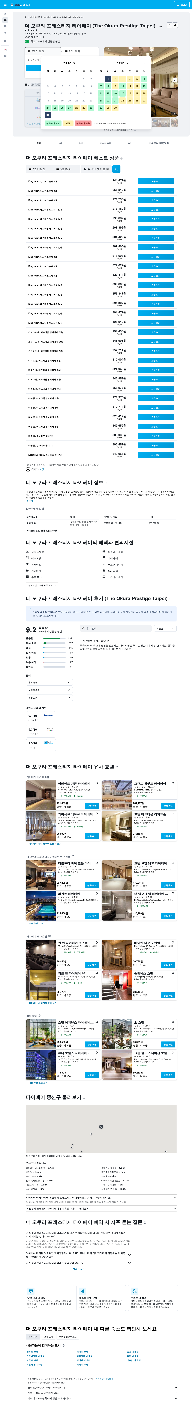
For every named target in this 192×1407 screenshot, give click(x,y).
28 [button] (76, 107)
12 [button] (62, 93)
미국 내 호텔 (32, 1360)
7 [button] (76, 86)
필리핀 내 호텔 (83, 1360)
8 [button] (84, 86)
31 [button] (47, 115)
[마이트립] (5, 41)
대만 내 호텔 (82, 1351)
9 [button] (91, 86)
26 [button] (62, 107)
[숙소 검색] (5, 20)
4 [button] (55, 86)
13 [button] (69, 93)
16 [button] (91, 93)
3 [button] (48, 86)
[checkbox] (41, 717)
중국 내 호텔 (133, 1351)
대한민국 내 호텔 (85, 1355)
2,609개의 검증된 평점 (48, 41)
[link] (45, 844)
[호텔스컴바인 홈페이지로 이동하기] (20, 4)
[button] (5, 4)
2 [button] (91, 79)
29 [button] (83, 107)
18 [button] (55, 100)
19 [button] (62, 100)
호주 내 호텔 (32, 1351)
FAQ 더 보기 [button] (78, 1269)
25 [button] (55, 107)
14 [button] (76, 93)
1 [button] (84, 79)
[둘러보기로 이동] (5, 33)
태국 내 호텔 (82, 1364)
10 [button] (47, 93)
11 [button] (55, 93)
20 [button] (69, 100)
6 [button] (69, 86)
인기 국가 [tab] (33, 1336)
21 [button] (76, 100)
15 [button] (83, 93)
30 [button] (91, 107)
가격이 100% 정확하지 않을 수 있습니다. (49, 1398)
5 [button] (62, 86)
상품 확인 (91, 805)
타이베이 (47, 17)
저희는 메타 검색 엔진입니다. (43, 1393)
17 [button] (47, 100)
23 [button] (91, 100)
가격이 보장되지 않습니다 (104, 1378)
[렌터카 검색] (5, 26)
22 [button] (83, 100)
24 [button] (47, 107)
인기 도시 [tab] (48, 1336)
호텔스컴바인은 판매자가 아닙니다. (47, 1387)
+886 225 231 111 (34, 37)
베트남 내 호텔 (134, 1360)
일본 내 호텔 (133, 1355)
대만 (32, 17)
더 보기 (29, 500)
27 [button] (69, 107)
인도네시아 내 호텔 (36, 1355)
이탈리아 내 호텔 (34, 1364)
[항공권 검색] (5, 14)
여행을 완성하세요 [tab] (67, 1336)
